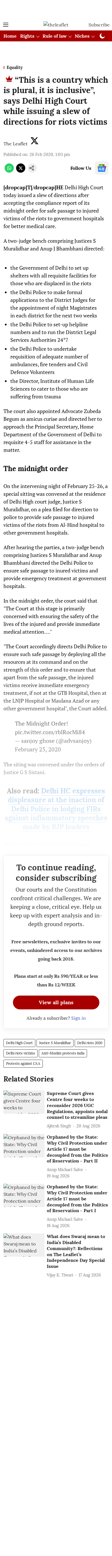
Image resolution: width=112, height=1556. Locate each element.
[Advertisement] (56, 9)
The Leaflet (15, 143)
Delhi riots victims (20, 1053)
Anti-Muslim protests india (62, 1053)
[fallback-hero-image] (24, 1102)
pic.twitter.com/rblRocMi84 (50, 732)
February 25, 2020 (38, 749)
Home (10, 36)
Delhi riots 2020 (89, 1043)
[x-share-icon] (20, 171)
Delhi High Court (19, 1043)
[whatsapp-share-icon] (9, 171)
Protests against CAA (23, 1063)
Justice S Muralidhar (55, 1043)
